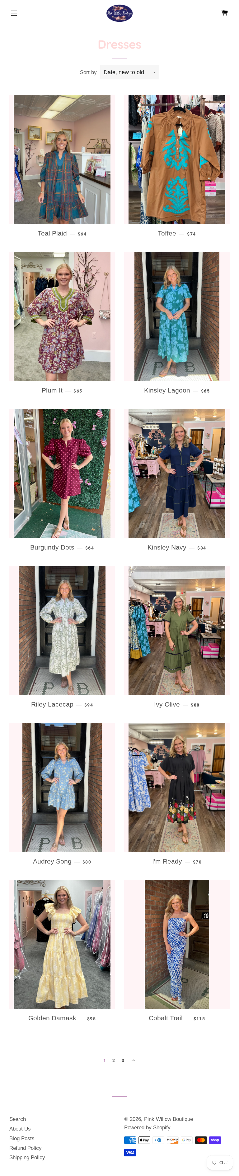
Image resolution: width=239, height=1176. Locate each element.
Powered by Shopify (147, 1128)
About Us (20, 1129)
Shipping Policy (27, 1157)
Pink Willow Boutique (168, 1119)
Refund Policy (25, 1148)
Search (17, 1119)
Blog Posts (22, 1138)
